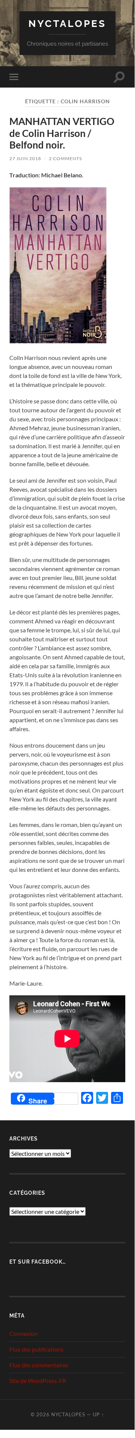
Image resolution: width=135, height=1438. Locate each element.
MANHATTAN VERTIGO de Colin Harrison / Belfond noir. (61, 133)
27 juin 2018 (25, 158)
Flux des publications (36, 1349)
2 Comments (65, 158)
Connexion (23, 1333)
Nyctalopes (67, 23)
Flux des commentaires (38, 1364)
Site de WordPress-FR (37, 1380)
